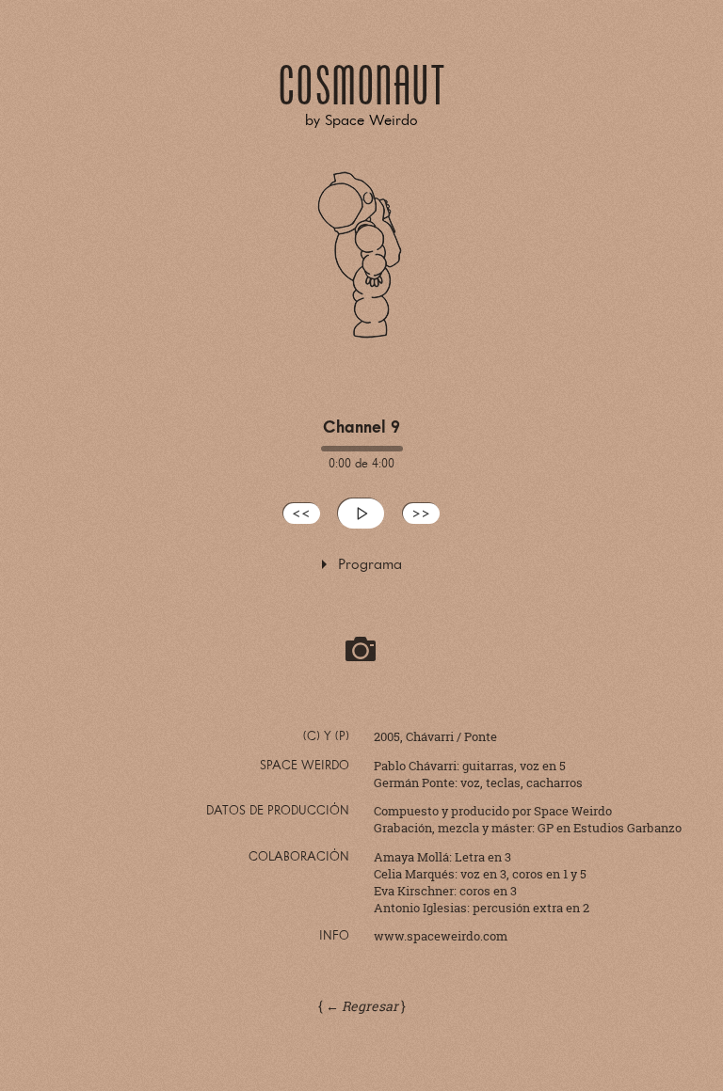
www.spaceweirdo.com (440, 935)
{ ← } (362, 1006)
